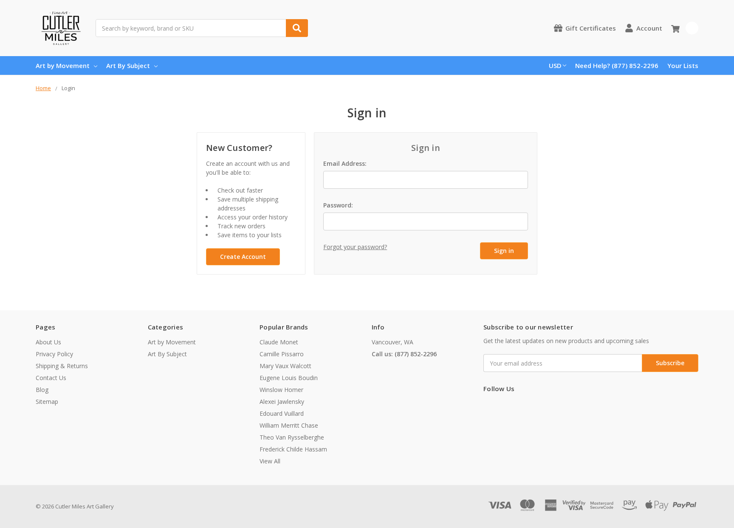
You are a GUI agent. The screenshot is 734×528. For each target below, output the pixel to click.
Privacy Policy (54, 354)
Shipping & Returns (62, 366)
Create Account (243, 257)
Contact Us (51, 378)
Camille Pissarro (282, 354)
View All (270, 461)
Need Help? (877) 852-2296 (616, 65)
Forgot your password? (355, 247)
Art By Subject (128, 65)
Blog (42, 390)
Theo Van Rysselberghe (292, 437)
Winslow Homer (281, 390)
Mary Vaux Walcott (285, 366)
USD (555, 65)
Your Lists (682, 65)
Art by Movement (63, 65)
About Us (48, 342)
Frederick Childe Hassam (293, 449)
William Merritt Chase (289, 425)
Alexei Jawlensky (282, 401)
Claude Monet (279, 342)
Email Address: (345, 163)
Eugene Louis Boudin (289, 378)
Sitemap (47, 401)
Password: (338, 205)
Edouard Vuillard (282, 413)
